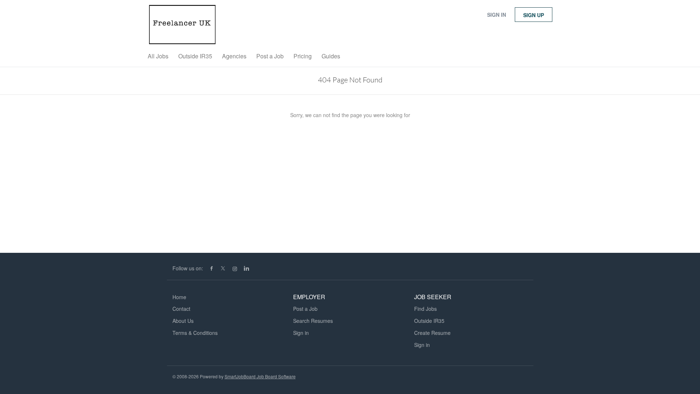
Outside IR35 (429, 320)
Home (179, 297)
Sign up (533, 15)
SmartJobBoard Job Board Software (260, 376)
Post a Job (305, 308)
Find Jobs (425, 308)
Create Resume (432, 332)
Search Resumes (313, 320)
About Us (183, 320)
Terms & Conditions (195, 332)
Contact (181, 308)
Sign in (496, 14)
